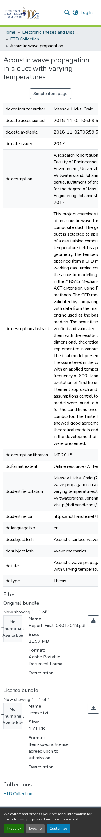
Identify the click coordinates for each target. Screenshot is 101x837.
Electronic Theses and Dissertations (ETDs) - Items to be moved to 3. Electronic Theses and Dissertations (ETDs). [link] (50, 32)
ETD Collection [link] (24, 39)
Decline (35, 828)
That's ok (14, 828)
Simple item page (50, 94)
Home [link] (9, 32)
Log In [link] (87, 13)
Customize (58, 828)
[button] (31, 13)
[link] (93, 620)
